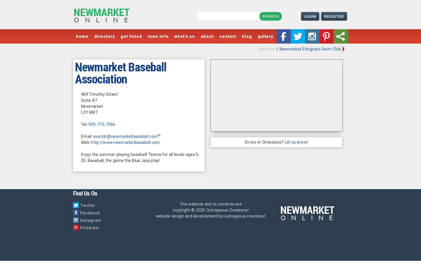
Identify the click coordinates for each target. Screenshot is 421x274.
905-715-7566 (101, 124)
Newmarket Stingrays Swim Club (311, 49)
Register (334, 17)
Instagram (90, 220)
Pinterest (89, 228)
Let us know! (296, 142)
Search (270, 16)
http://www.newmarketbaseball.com (125, 142)
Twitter (87, 205)
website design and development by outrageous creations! (210, 216)
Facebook (90, 213)
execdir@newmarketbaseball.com (125, 136)
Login (310, 17)
